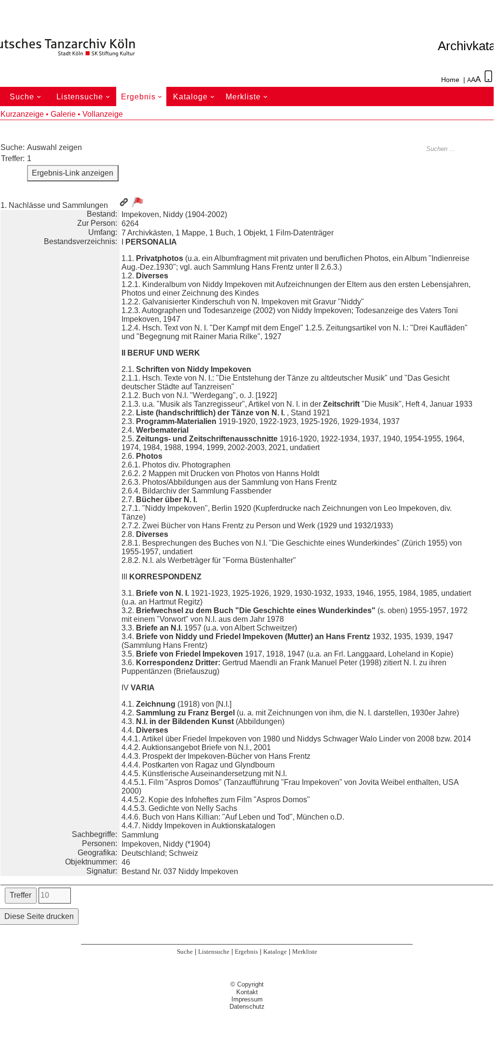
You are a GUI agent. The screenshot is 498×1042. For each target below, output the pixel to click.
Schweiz (183, 853)
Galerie (63, 114)
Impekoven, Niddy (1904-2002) (174, 214)
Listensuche (84, 97)
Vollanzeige (102, 114)
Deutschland (143, 853)
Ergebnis (143, 97)
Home (450, 79)
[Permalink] (124, 205)
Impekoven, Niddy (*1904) (165, 844)
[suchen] (488, 149)
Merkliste (248, 97)
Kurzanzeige (22, 114)
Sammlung (140, 835)
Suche (26, 97)
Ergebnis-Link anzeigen (72, 173)
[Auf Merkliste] (137, 202)
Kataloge (195, 97)
